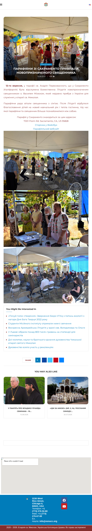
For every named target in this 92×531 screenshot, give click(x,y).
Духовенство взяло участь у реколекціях (30, 347)
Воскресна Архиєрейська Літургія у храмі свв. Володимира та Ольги (46, 327)
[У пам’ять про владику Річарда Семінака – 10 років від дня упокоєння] (24, 390)
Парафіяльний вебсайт (46, 129)
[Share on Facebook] (44, 360)
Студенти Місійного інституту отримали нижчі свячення (39, 323)
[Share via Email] (61, 360)
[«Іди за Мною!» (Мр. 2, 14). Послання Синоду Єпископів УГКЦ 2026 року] (67, 390)
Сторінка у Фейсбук (46, 125)
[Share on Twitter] (50, 360)
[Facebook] (64, 500)
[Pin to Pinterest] (55, 360)
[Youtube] (64, 506)
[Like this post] (38, 360)
